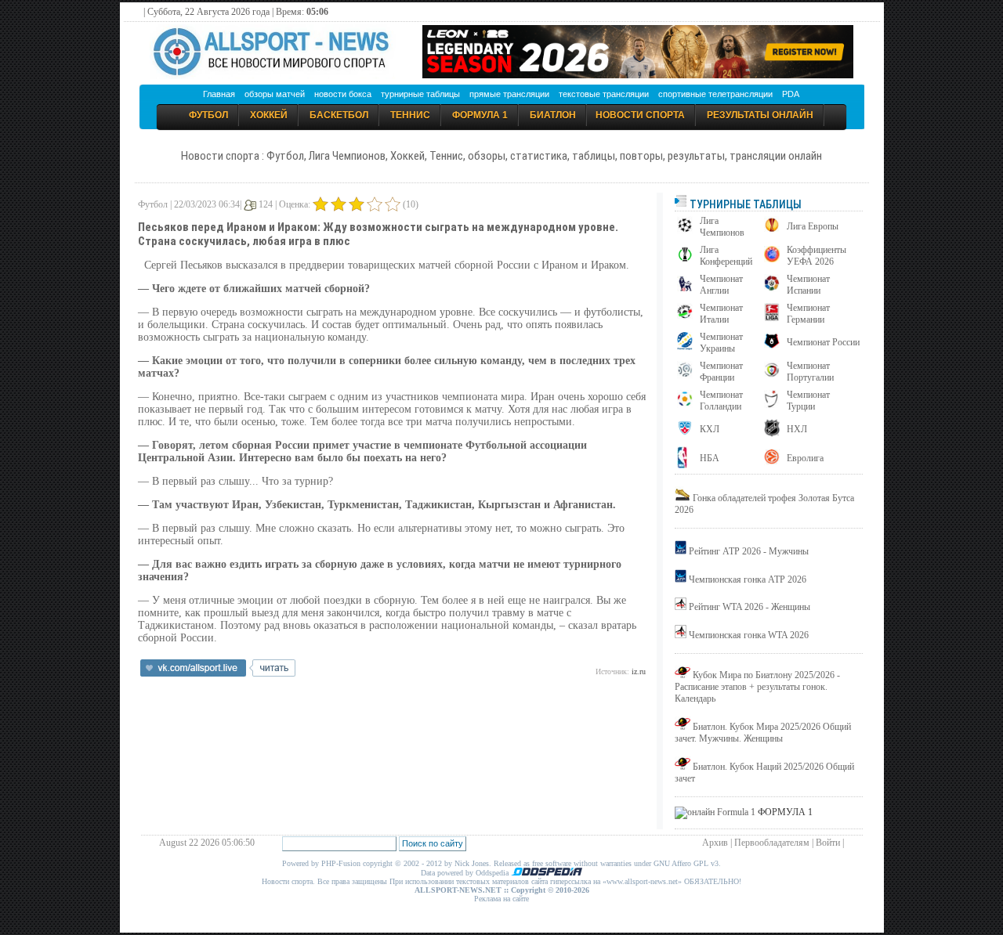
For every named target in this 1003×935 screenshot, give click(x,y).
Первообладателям (771, 842)
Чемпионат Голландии (721, 400)
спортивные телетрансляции (715, 94)
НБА (709, 458)
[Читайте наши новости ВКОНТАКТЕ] (217, 673)
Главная (219, 94)
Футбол (208, 115)
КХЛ (709, 429)
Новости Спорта (640, 115)
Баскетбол (339, 115)
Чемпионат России (823, 342)
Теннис (410, 115)
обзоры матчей (274, 94)
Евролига (805, 458)
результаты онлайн (760, 115)
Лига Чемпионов (722, 226)
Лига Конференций (726, 255)
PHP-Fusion (340, 863)
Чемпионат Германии (808, 313)
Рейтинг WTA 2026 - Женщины (749, 606)
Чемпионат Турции (808, 400)
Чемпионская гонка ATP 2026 (747, 579)
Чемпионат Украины (721, 342)
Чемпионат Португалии (810, 371)
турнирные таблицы (420, 94)
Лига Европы (812, 226)
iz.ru (639, 671)
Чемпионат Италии (721, 313)
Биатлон (553, 115)
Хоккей (269, 115)
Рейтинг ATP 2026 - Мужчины (749, 551)
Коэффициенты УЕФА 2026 (816, 255)
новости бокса (342, 94)
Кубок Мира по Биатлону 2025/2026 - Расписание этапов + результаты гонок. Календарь (757, 687)
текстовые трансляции (604, 94)
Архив (715, 842)
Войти (828, 842)
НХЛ (797, 429)
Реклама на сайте (501, 898)
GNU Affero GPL (681, 863)
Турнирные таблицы (744, 204)
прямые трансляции (509, 94)
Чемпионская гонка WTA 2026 (749, 635)
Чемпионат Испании (808, 284)
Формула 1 (480, 115)
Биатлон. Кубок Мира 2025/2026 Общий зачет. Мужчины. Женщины (763, 732)
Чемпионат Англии (721, 284)
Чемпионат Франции (721, 371)
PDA (790, 94)
